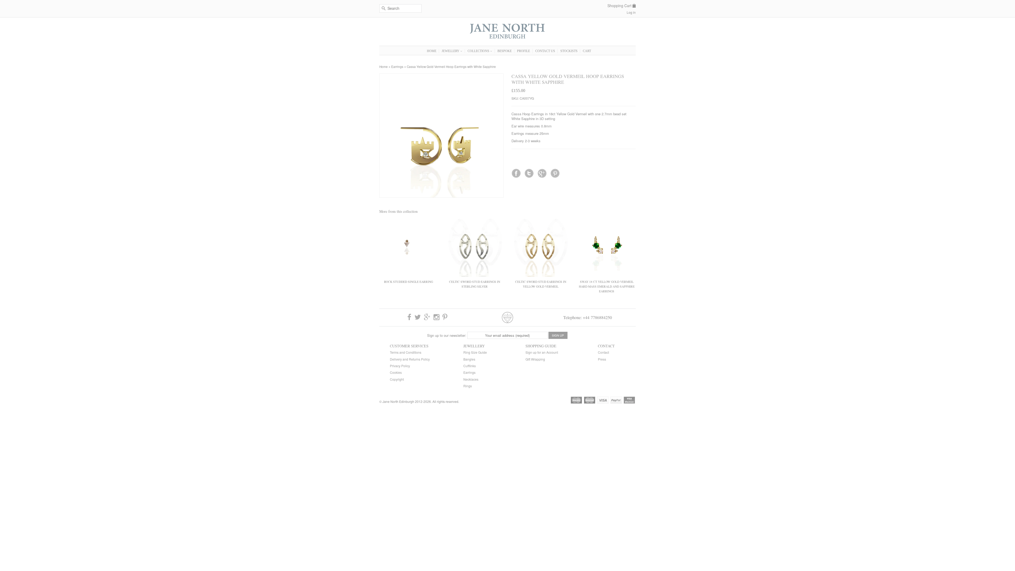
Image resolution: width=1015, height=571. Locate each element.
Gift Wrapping (535, 359)
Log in (631, 12)
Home (383, 67)
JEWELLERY (451, 51)
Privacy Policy (400, 365)
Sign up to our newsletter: (446, 335)
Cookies (396, 372)
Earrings (397, 67)
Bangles (469, 359)
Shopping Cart (619, 5)
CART (587, 51)
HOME (431, 51)
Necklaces (470, 379)
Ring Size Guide (475, 352)
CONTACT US (545, 51)
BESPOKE (504, 51)
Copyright (397, 379)
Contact (603, 352)
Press (602, 359)
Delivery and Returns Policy (410, 359)
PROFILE (523, 51)
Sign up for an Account (541, 352)
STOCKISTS (569, 51)
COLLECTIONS (479, 51)
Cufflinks (469, 365)
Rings (467, 386)
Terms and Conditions (405, 352)
